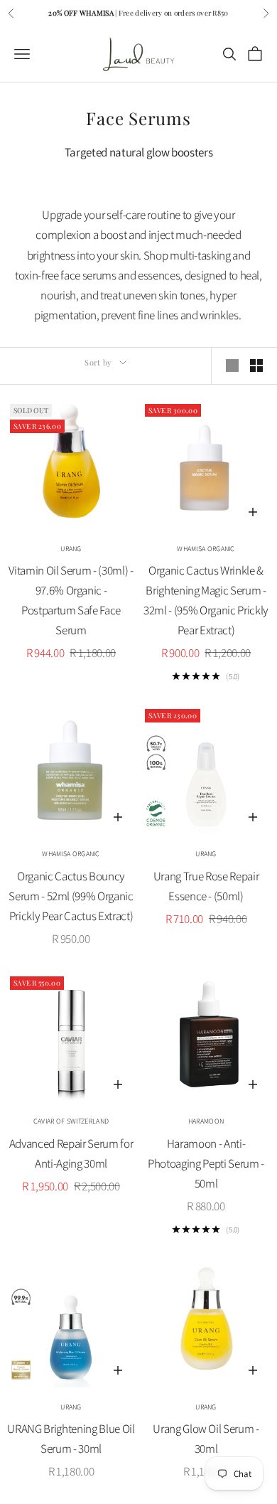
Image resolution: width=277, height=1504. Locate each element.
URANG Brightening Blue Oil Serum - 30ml (70, 1438)
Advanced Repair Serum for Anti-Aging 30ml (71, 1153)
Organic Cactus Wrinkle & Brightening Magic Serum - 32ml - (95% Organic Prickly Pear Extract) (205, 600)
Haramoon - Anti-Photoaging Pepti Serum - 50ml (206, 1163)
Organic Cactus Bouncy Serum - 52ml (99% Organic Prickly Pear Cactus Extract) (71, 896)
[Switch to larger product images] (232, 365)
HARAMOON (206, 1121)
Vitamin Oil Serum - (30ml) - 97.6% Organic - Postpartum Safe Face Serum (71, 600)
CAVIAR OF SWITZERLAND (71, 1121)
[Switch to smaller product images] (256, 365)
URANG (71, 548)
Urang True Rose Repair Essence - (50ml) (206, 886)
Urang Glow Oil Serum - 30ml (206, 1438)
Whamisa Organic (206, 548)
